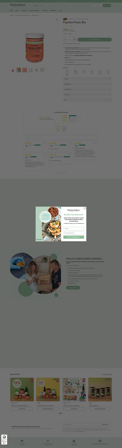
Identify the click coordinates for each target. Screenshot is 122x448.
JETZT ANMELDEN (74, 237)
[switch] (4, 443)
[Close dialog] (85, 208)
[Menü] (6, 435)
